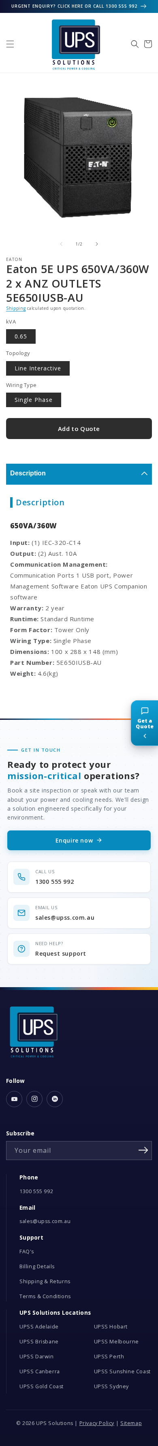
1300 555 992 (36, 1191)
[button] (10, 44)
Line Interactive (38, 368)
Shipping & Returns (44, 1281)
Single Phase (34, 400)
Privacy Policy (96, 1423)
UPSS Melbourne (116, 1341)
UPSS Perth (109, 1356)
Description (28, 473)
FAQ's (26, 1251)
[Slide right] (97, 244)
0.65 (21, 336)
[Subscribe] (143, 1150)
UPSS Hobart (111, 1326)
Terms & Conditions (45, 1296)
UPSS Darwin (36, 1356)
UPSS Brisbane (39, 1341)
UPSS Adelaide (39, 1326)
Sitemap (131, 1423)
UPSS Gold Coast (41, 1386)
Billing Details (37, 1266)
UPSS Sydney (111, 1386)
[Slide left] (61, 244)
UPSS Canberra (39, 1371)
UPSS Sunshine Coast (122, 1371)
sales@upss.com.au (44, 1221)
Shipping (16, 308)
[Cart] (148, 44)
